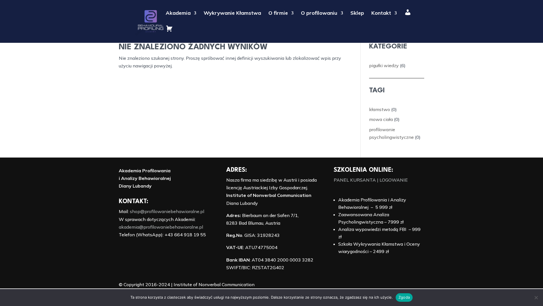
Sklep (357, 13)
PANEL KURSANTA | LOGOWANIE (371, 180)
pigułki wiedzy (384, 65)
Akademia (178, 13)
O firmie (278, 13)
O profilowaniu (319, 13)
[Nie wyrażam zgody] (536, 297)
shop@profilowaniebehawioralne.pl (167, 211)
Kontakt (381, 13)
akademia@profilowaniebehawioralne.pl (161, 227)
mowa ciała (381, 119)
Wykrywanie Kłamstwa (232, 13)
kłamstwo (379, 109)
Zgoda (404, 297)
